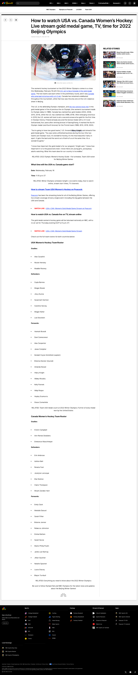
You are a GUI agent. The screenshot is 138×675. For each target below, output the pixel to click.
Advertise (4, 664)
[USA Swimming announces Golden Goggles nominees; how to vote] (109, 93)
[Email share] (16, 20)
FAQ (21, 664)
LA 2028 (79, 9)
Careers (8, 664)
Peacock (34, 195)
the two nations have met (79, 107)
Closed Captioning (15, 664)
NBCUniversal (10, 666)
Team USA (88, 9)
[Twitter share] (11, 20)
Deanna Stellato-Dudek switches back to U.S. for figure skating (124, 72)
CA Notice (63, 664)
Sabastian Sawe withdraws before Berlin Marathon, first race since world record (125, 101)
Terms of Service (70, 664)
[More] (125, 3)
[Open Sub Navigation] (53, 3)
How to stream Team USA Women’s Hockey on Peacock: (56, 189)
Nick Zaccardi (120, 57)
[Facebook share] (5, 20)
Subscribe (5, 623)
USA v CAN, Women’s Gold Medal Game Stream (64, 231)
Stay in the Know (6, 615)
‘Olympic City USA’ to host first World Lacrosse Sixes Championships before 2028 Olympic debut (125, 82)
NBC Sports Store (26, 664)
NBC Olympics (50, 9)
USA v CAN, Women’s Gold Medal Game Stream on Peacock (69, 208)
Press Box (33, 664)
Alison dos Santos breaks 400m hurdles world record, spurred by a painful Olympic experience (125, 62)
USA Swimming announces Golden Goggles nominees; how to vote (125, 91)
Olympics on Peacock (66, 9)
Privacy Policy (45, 664)
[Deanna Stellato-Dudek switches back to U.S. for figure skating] (109, 74)
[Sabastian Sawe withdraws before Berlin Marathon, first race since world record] (109, 103)
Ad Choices (38, 664)
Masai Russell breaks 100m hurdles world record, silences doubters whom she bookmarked (125, 53)
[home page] (7, 3)
